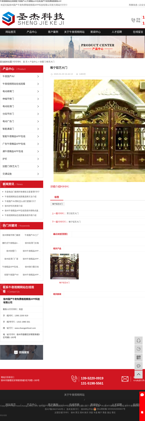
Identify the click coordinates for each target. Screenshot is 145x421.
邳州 (82, 412)
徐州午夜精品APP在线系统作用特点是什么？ (22, 210)
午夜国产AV (9, 76)
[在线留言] (139, 366)
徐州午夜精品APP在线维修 (32, 259)
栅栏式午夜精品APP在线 (11, 243)
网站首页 (11, 32)
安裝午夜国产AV (11, 275)
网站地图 (3, 415)
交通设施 (7, 174)
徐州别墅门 (11, 251)
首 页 (25, 62)
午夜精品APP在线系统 (11, 267)
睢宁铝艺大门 (57, 204)
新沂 (86, 412)
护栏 (5, 159)
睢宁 (100, 412)
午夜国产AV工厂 (32, 235)
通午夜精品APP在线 (13, 151)
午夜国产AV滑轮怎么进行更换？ (20, 201)
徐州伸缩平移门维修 (11, 235)
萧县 (105, 412)
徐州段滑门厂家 (11, 259)
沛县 (91, 412)
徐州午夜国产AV (96, 406)
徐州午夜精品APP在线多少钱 (32, 275)
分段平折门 (8, 114)
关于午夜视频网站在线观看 (74, 33)
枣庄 (114, 412)
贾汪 (77, 412)
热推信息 (133, 5)
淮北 (109, 412)
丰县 (95, 412)
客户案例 (53, 32)
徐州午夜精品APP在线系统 (32, 251)
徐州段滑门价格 (32, 243)
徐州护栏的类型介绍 (13, 206)
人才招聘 (117, 32)
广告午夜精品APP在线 (14, 144)
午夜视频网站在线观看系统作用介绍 (20, 215)
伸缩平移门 (8, 99)
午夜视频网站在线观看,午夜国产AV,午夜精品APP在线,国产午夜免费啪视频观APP (30, 1)
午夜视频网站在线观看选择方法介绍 (20, 196)
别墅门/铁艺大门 (47, 62)
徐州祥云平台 (87, 409)
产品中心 (32, 32)
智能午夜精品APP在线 (14, 136)
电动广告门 (8, 121)
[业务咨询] (139, 341)
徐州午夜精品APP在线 (114, 406)
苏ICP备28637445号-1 (55, 409)
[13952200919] (139, 349)
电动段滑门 (8, 106)
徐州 (73, 412)
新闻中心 (95, 32)
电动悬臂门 (8, 91)
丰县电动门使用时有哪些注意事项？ (22, 192)
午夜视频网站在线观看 (14, 84)
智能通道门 (8, 129)
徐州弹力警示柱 (32, 267)
